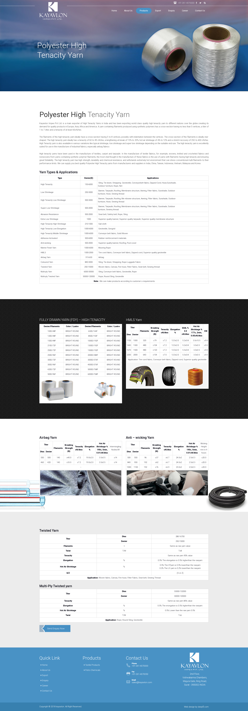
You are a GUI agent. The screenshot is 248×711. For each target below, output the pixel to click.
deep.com (203, 707)
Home (114, 10)
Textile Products (92, 665)
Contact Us (200, 10)
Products (144, 10)
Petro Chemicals (92, 670)
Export (158, 10)
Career (185, 10)
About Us (128, 10)
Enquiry (171, 10)
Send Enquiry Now (56, 628)
